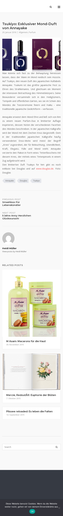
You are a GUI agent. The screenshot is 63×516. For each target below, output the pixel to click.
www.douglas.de (45, 168)
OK (32, 511)
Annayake (9, 180)
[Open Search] (50, 7)
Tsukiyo (36, 180)
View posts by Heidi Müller (14, 251)
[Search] (56, 447)
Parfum (32, 32)
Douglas (23, 180)
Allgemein (23, 32)
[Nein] (59, 507)
